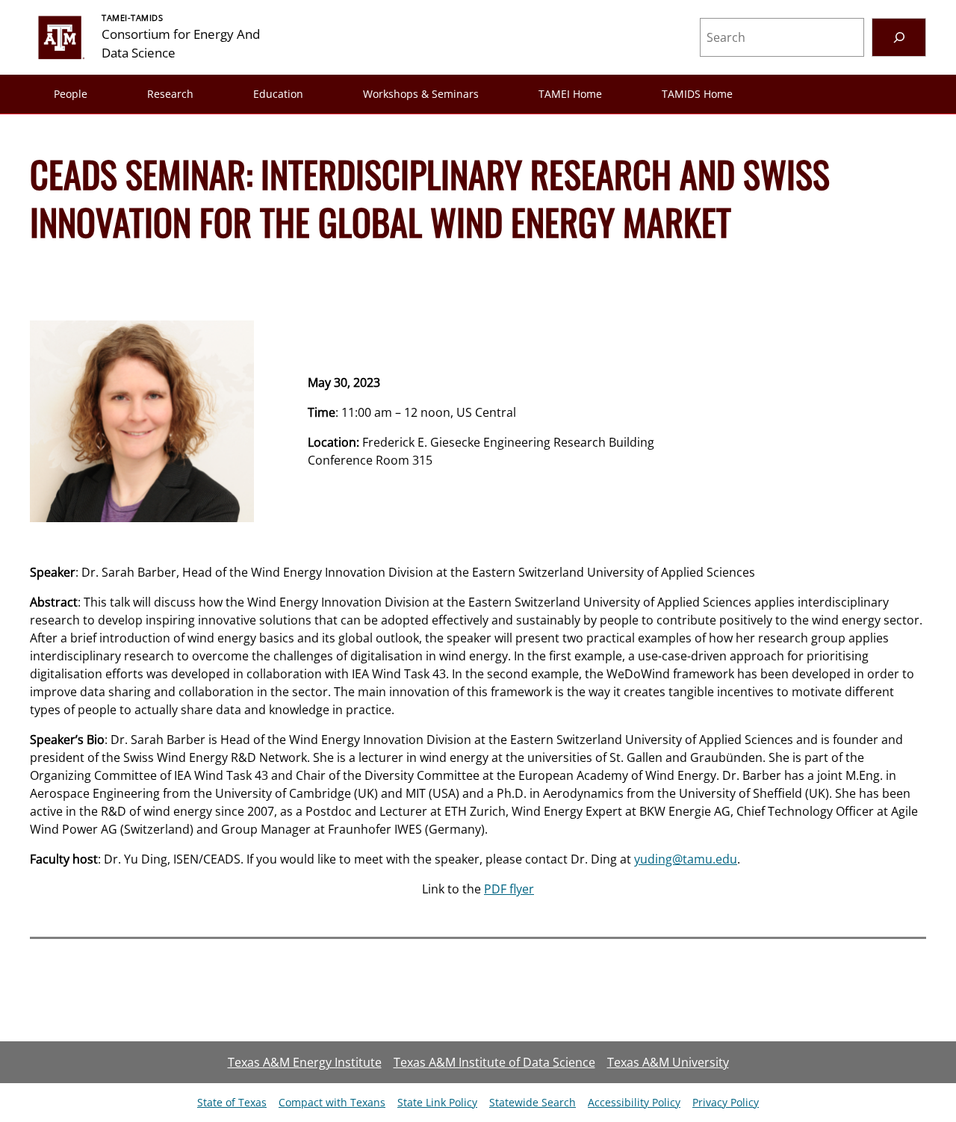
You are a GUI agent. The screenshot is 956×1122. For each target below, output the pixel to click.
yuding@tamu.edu (685, 859)
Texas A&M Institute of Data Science (494, 1062)
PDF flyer (509, 889)
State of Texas (232, 1102)
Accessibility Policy (634, 1102)
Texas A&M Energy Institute (305, 1062)
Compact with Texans (332, 1102)
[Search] (899, 37)
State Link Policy (437, 1102)
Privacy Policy (725, 1102)
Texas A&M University (668, 1062)
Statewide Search (532, 1102)
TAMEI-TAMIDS (133, 17)
